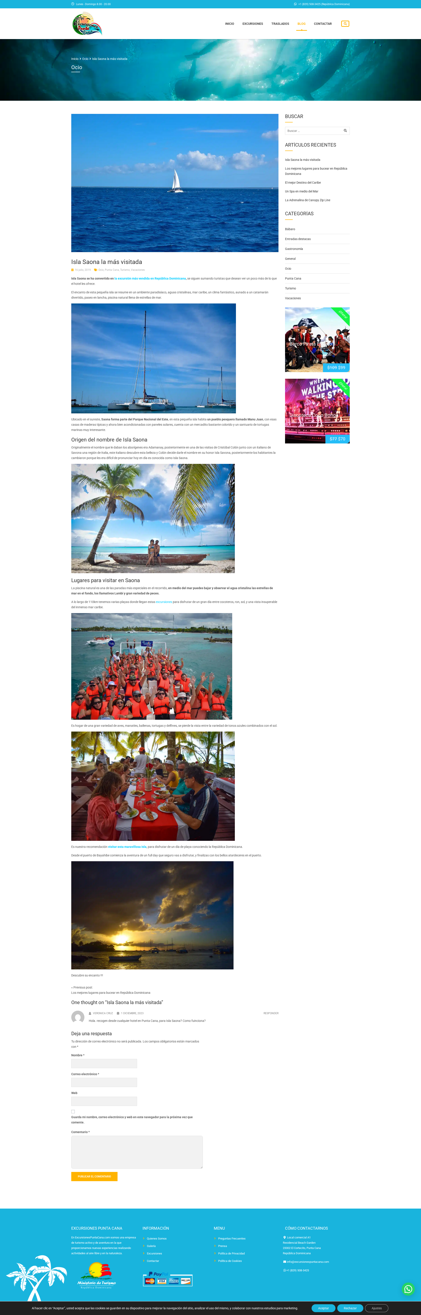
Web (74, 1093)
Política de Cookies (230, 1261)
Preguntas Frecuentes (232, 1238)
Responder (271, 1013)
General (290, 258)
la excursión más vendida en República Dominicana (150, 278)
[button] (408, 1289)
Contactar (323, 23)
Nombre (77, 1055)
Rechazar (350, 1308)
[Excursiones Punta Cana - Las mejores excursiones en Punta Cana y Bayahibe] (87, 23)
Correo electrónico (85, 1074)
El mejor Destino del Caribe (303, 182)
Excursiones (253, 23)
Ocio (101, 269)
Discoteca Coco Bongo (314, 415)
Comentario (80, 1132)
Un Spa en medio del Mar (301, 191)
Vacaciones (138, 269)
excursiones (164, 602)
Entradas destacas (298, 239)
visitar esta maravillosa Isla (127, 847)
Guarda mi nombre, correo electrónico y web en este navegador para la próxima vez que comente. (132, 1119)
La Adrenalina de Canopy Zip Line (307, 200)
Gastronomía (294, 249)
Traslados (280, 23)
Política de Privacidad (231, 1253)
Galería (151, 1246)
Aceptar (323, 1308)
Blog (302, 23)
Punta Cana (112, 269)
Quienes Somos (157, 1238)
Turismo (125, 269)
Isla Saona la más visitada (302, 159)
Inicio (229, 23)
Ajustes (377, 1308)
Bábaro (290, 229)
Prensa (222, 1246)
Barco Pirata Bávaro (310, 344)
